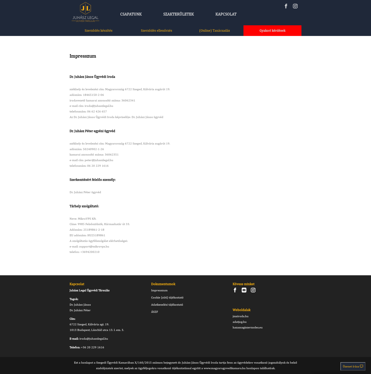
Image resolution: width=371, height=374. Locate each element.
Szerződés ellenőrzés (156, 30)
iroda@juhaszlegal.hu (93, 338)
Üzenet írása (351, 366)
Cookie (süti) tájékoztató (167, 297)
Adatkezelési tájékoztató (167, 304)
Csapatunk (131, 14)
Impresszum (159, 290)
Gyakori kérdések (272, 30)
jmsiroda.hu (240, 316)
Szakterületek (178, 14)
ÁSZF (154, 312)
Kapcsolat (226, 14)
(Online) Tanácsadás (214, 30)
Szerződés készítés (98, 30)
